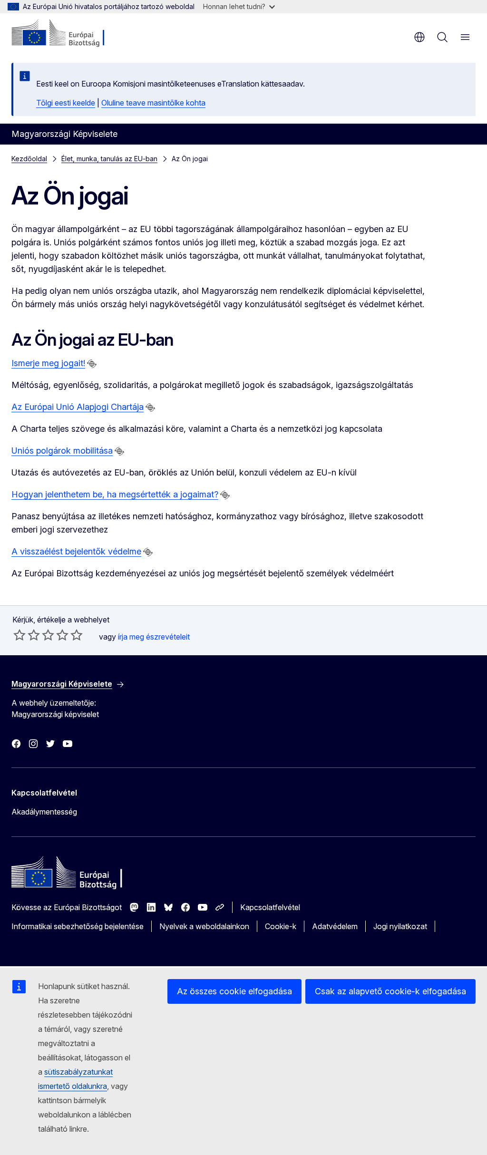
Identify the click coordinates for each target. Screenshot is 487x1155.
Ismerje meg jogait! (48, 363)
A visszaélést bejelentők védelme (76, 551)
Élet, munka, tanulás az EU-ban (109, 159)
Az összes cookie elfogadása (234, 991)
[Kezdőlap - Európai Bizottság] (69, 33)
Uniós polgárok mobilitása (62, 451)
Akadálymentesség (44, 811)
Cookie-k (280, 926)
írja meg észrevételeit (154, 636)
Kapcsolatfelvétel (270, 907)
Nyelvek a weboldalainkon (204, 926)
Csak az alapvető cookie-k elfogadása (390, 991)
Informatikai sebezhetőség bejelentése (77, 926)
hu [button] (419, 37)
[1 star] (19, 635)
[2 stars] (26, 635)
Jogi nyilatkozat (400, 926)
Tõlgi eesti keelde (65, 102)
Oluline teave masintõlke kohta (153, 102)
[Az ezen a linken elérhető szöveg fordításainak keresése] (92, 364)
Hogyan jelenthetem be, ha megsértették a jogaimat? (114, 494)
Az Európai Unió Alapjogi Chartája (77, 407)
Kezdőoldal (29, 159)
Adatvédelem (335, 926)
